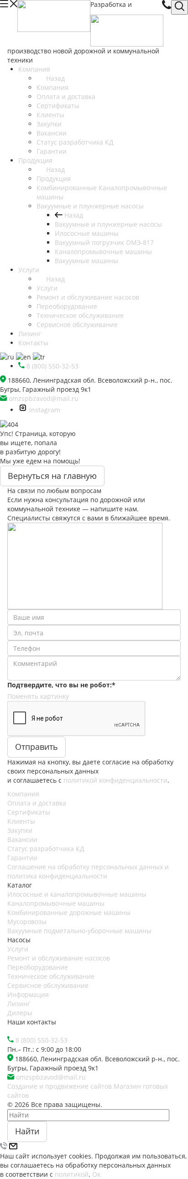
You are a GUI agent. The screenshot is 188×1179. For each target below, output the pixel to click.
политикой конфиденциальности (115, 780)
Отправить (36, 746)
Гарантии (22, 857)
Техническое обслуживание (50, 976)
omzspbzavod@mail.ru (43, 398)
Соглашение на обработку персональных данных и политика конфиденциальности (88, 871)
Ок (96, 1174)
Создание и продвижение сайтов (59, 1086)
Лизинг (18, 1003)
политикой (72, 1174)
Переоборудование (37, 967)
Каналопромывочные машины (103, 251)
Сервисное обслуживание (48, 985)
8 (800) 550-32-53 (42, 1040)
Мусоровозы (27, 921)
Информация (28, 994)
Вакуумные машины (86, 260)
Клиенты (21, 821)
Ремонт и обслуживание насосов (58, 958)
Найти (27, 1131)
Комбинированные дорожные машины (69, 912)
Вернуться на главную (52, 475)
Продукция (54, 178)
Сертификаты (28, 812)
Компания (52, 87)
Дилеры (19, 1012)
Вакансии (22, 839)
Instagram (44, 409)
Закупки (19, 830)
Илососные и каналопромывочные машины (76, 894)
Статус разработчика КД (45, 848)
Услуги (47, 288)
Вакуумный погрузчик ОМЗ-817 (104, 242)
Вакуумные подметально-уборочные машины (79, 930)
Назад (55, 78)
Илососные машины (87, 233)
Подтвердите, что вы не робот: (61, 684)
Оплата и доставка (36, 803)
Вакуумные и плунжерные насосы (108, 224)
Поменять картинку (38, 696)
